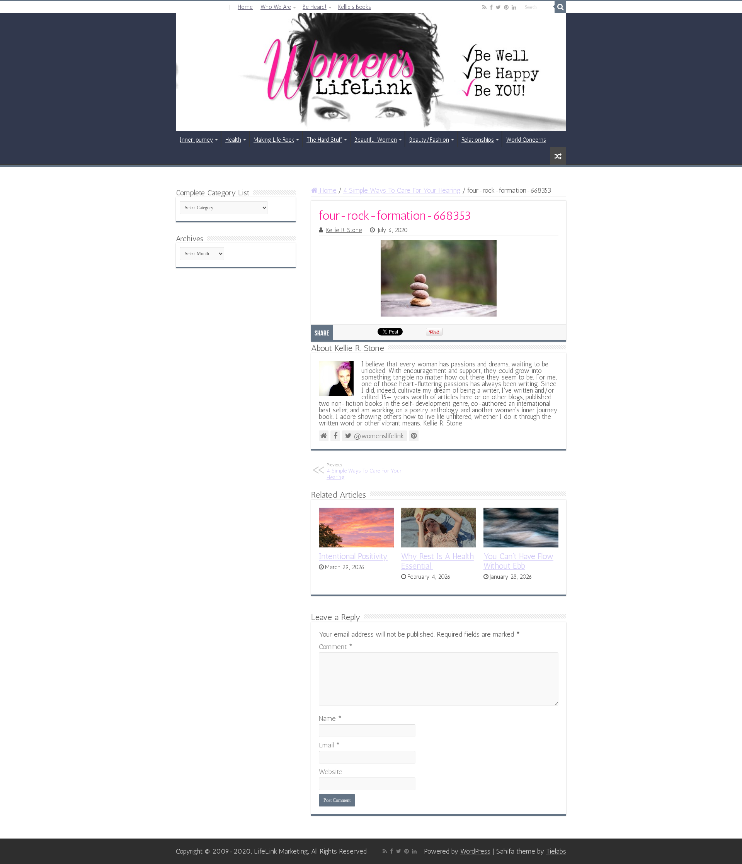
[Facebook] (491, 7)
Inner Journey (196, 139)
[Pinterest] (506, 7)
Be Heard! (315, 6)
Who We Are (275, 6)
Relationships (477, 139)
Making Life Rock (274, 139)
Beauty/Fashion (429, 139)
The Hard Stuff (324, 139)
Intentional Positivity (353, 556)
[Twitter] (498, 7)
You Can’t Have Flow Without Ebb (518, 561)
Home (245, 6)
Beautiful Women (375, 139)
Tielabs (556, 851)
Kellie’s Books (354, 6)
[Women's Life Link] (371, 72)
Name (330, 718)
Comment (335, 646)
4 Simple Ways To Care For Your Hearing (402, 190)
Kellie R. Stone (344, 230)
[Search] (560, 7)
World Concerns (526, 139)
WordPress (475, 851)
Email (329, 745)
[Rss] (484, 7)
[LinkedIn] (514, 7)
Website (330, 771)
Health (233, 139)
